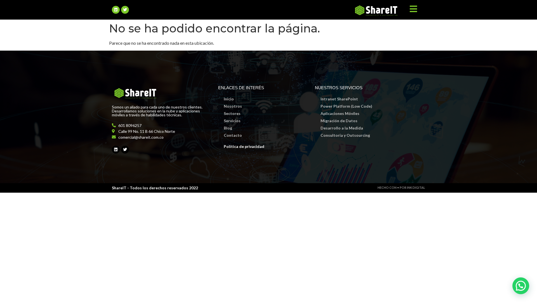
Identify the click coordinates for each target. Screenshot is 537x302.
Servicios (232, 120)
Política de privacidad (244, 146)
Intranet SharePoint (339, 98)
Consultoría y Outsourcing (345, 135)
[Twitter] (125, 10)
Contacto (233, 135)
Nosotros (233, 106)
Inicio (229, 98)
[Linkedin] (116, 10)
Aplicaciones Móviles (340, 113)
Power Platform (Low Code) (346, 106)
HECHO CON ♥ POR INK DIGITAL (401, 187)
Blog (228, 128)
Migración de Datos (339, 120)
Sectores (232, 113)
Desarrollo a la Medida (342, 128)
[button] (520, 285)
